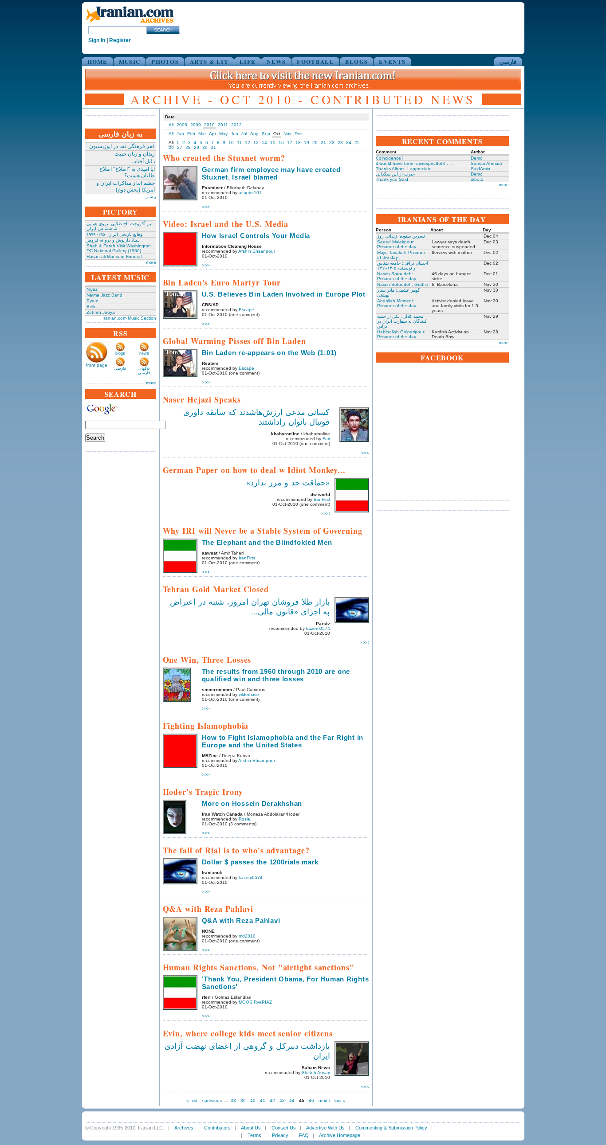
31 (213, 147)
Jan (180, 133)
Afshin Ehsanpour (256, 251)
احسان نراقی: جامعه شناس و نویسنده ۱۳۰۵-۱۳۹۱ (402, 265)
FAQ (304, 1135)
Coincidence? (390, 158)
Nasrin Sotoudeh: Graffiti (402, 284)
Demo (477, 158)
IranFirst (322, 499)
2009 (195, 124)
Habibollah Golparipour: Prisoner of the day (401, 334)
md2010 (247, 936)
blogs (120, 353)
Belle (92, 306)
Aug (254, 133)
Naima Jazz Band (104, 295)
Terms (254, 1135)
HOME (97, 61)
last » (340, 1100)
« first (191, 1100)
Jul (244, 133)
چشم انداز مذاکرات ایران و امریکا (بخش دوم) (125, 186)
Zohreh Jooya (101, 312)
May (223, 133)
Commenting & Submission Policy (391, 1127)
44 (292, 1100)
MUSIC (130, 61)
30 (205, 147)
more (151, 262)
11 (239, 142)
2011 (223, 124)
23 (340, 142)
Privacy (280, 1135)
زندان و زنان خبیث (134, 154)
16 (281, 142)
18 (298, 142)
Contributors (217, 1127)
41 (262, 1100)
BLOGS (356, 61)
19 (306, 142)
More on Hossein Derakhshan (252, 803)
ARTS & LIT (209, 61)
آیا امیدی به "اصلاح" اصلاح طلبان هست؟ (127, 172)
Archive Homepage (339, 1135)
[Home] (129, 23)
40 (253, 1100)
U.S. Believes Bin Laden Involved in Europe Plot (284, 294)
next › (324, 1100)
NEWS (276, 61)
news (144, 353)
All (171, 124)
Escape (246, 309)
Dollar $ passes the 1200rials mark (260, 862)
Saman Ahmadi (486, 163)
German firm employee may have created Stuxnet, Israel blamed (271, 173)
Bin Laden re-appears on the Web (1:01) (269, 352)
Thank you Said (392, 179)
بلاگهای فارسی (144, 370)
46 (311, 1100)
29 (196, 147)
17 (289, 142)
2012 (236, 124)
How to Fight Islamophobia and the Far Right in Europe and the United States (283, 741)
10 (231, 142)
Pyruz (92, 300)
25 (357, 142)
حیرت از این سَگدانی (395, 174)
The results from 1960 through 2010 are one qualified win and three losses (276, 675)
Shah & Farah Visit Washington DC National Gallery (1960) (119, 248)
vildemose (249, 694)
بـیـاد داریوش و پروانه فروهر (113, 240)
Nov (287, 133)
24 (348, 142)
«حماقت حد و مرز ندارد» (288, 482)
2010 (209, 124)
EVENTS (392, 61)
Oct (276, 133)
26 (171, 147)
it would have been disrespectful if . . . (414, 163)
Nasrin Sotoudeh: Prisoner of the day (396, 276)
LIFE (248, 61)
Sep (266, 133)
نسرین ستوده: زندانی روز (401, 236)
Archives (183, 1127)
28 (188, 147)
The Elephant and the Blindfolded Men (267, 542)
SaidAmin (480, 168)
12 (247, 142)
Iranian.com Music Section (129, 318)
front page (96, 365)
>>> (206, 206)
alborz (477, 179)
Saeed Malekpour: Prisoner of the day (396, 244)
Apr (212, 133)
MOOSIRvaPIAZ (255, 1002)
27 (179, 147)
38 (233, 1100)
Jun (234, 133)
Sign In (96, 40)
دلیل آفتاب (143, 161)
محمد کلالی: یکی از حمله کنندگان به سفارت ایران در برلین (402, 321)
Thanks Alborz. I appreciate (404, 168)
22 (331, 142)
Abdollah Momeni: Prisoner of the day (396, 303)
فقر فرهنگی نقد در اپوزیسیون (122, 146)
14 (264, 142)
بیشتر (151, 196)
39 (243, 1100)
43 (282, 1100)
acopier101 (250, 192)
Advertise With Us (325, 1127)
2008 (182, 124)
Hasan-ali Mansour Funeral (114, 256)
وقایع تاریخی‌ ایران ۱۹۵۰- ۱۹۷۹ (114, 234)
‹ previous (212, 1100)
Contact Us (284, 1127)
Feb (191, 133)
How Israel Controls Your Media (256, 235)
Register (120, 40)
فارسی (508, 61)
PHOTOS (165, 61)
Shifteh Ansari (316, 1072)
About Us (251, 1127)
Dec (299, 133)
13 (256, 142)
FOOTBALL (315, 61)
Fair (326, 438)
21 (323, 142)
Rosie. (245, 819)
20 (315, 142)
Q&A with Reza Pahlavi (241, 920)
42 (272, 1100)
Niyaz (92, 289)
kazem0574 (318, 628)
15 (272, 142)
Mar (202, 133)
